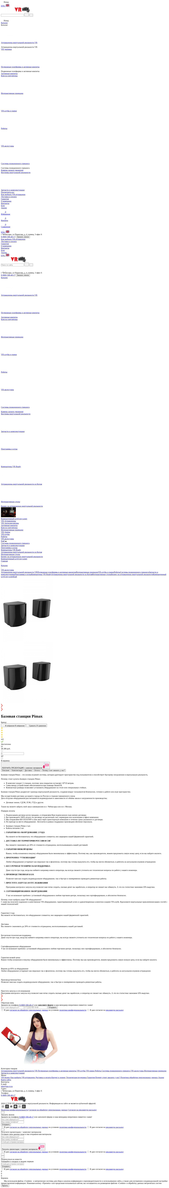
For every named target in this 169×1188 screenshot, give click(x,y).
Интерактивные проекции (12, 530)
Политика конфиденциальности (14, 1110)
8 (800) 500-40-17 (8, 237)
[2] (84, 730)
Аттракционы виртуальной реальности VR (19, 572)
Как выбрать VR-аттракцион (13, 194)
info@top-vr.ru (7, 1086)
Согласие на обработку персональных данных (48, 1110)
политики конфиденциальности (72, 1010)
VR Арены (5, 532)
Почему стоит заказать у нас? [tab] (53, 770)
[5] (84, 737)
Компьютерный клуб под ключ (14, 559)
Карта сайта (6, 1080)
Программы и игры (9, 548)
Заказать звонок (23, 237)
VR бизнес (6, 1077)
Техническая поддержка (76, 1077)
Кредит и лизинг (58, 1077)
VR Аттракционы (8, 521)
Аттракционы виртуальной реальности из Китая (21, 552)
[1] (84, 728)
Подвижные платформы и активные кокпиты (56, 572)
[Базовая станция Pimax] (27, 640)
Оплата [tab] (37, 770)
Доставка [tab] (28, 770)
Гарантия (5, 199)
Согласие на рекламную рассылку (82, 1110)
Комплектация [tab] (17, 770)
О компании (6, 201)
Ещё (3, 541)
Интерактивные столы (10, 554)
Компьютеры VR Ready (11, 550)
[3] (84, 733)
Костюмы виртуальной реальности (15, 414)
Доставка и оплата (9, 197)
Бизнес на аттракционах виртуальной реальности (22, 557)
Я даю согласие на (107, 1010)
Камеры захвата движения (12, 412)
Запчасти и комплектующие (13, 545)
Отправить (53, 1007)
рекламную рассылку (115, 1010)
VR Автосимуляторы (10, 523)
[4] (84, 735)
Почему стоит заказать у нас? (108, 1077)
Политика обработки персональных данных (139, 1077)
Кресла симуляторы (9, 319)
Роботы (4, 537)
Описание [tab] (5, 770)
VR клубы (5, 534)
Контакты (5, 203)
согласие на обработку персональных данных (29, 1010)
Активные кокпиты (9, 317)
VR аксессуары (7, 539)
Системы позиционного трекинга (15, 543)
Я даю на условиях (45, 1010)
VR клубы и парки (106, 572)
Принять (5, 1186)
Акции (4, 208)
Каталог (4, 23)
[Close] (2, 1112)
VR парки (90, 1071)
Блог (3, 206)
